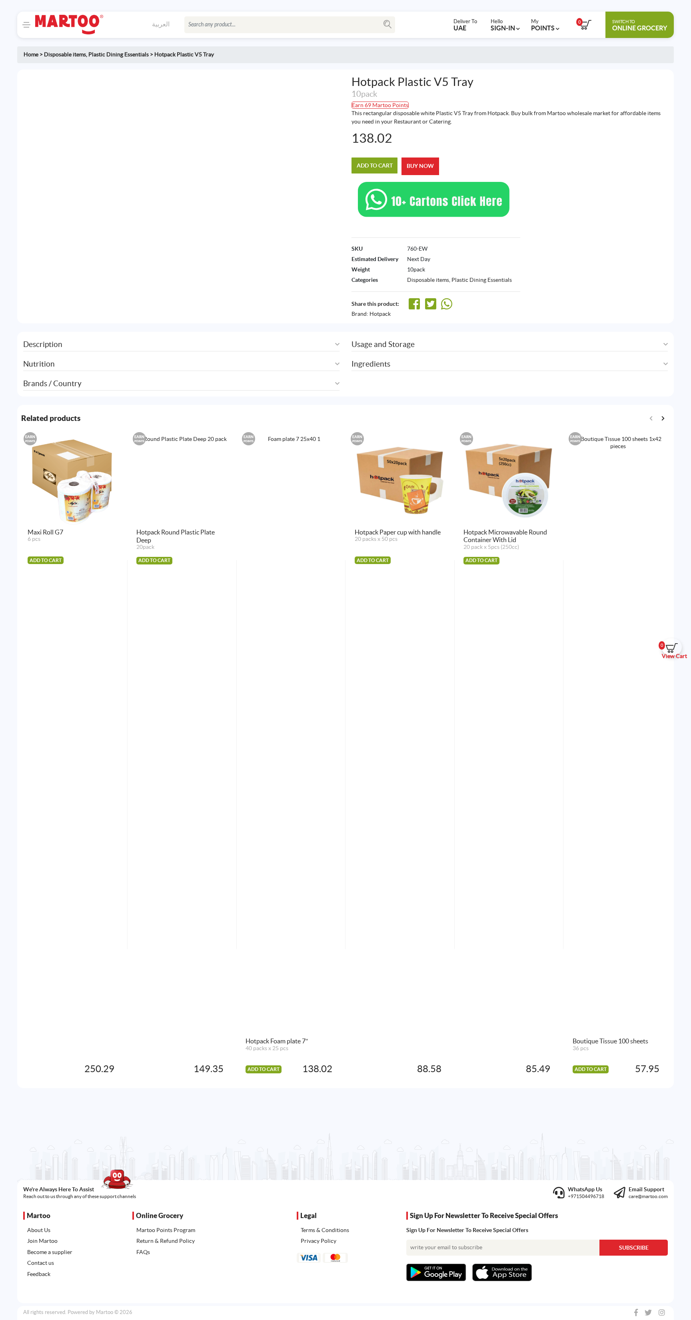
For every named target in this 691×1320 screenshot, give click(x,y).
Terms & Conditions (325, 1230)
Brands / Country (52, 383)
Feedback (38, 1274)
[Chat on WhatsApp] (433, 198)
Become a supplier (49, 1252)
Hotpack (380, 314)
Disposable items (65, 54)
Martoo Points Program (165, 1230)
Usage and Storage (383, 344)
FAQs (143, 1252)
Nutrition (39, 364)
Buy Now (420, 166)
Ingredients (370, 364)
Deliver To (465, 24)
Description (42, 344)
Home (31, 54)
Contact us (40, 1263)
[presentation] (663, 418)
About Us (38, 1230)
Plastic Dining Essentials (118, 54)
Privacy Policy (318, 1241)
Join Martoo (42, 1241)
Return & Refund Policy (165, 1241)
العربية (161, 24)
